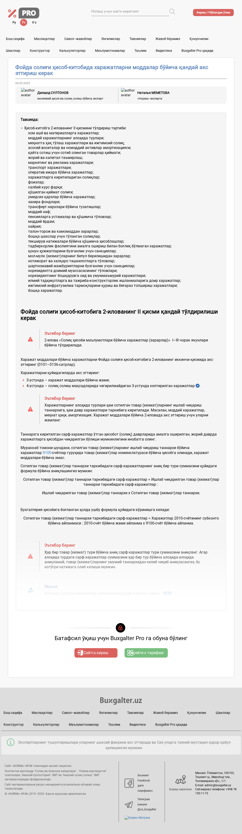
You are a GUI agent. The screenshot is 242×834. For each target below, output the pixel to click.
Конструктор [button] (40, 50)
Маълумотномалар (110, 50)
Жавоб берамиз (168, 39)
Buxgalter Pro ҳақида (197, 50)
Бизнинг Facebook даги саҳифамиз (145, 783)
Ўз (24, 22)
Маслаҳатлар (44, 39)
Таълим (114, 724)
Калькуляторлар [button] (72, 50)
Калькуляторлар (46, 724)
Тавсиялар (138, 39)
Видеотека (164, 50)
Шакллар (13, 50)
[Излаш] (172, 11)
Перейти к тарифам (146, 653)
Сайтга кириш (95, 653)
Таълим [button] (140, 50)
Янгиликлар (110, 39)
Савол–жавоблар (78, 39)
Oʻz (34, 22)
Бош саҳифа (15, 39)
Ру (14, 22)
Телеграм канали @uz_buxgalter (147, 804)
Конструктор (14, 724)
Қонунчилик (199, 39)
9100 (47, 452)
